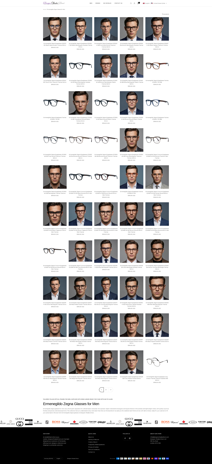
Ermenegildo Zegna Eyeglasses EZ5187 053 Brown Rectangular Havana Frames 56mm (54, 378)
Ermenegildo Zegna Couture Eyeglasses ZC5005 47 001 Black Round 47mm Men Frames (80, 193)
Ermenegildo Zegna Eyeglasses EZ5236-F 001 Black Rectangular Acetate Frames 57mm (80, 45)
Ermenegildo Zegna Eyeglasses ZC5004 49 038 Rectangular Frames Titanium (54, 192)
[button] (155, 3)
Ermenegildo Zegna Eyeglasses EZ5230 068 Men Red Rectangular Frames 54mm (157, 304)
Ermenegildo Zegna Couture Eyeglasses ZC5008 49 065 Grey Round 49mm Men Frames (80, 267)
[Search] (131, 3)
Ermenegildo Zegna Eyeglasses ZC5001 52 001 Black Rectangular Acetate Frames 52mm (80, 82)
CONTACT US (118, 3)
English (58, 458)
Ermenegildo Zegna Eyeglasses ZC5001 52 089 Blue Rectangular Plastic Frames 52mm (131, 82)
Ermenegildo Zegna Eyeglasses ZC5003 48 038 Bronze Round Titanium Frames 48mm (106, 156)
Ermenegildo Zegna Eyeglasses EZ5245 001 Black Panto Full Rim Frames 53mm (54, 340)
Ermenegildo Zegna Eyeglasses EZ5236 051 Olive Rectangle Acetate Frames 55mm (131, 267)
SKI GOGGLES (107, 3)
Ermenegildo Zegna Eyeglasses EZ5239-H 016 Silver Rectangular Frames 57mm (54, 303)
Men (91, 3)
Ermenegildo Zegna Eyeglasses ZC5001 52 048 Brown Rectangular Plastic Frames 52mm (106, 82)
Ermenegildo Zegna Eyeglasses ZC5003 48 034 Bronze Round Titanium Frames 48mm (80, 156)
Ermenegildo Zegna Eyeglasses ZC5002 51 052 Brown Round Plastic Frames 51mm (131, 119)
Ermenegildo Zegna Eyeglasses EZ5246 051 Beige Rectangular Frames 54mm (80, 377)
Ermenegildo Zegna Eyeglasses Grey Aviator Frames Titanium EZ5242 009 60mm (157, 378)
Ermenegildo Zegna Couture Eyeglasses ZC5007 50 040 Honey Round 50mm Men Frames (157, 193)
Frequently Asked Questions (96, 444)
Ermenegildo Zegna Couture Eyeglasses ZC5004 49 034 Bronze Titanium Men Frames (157, 156)
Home (44, 9)
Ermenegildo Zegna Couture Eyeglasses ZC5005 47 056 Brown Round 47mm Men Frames (106, 193)
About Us (91, 437)
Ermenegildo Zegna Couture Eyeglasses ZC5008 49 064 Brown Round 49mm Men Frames (131, 230)
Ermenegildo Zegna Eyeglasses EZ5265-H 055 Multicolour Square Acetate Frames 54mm (131, 304)
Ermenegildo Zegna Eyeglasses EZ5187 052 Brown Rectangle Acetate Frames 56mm (131, 341)
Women (97, 3)
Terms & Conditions (94, 449)
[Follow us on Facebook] (125, 438)
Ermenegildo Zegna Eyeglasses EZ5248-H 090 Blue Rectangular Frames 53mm (106, 266)
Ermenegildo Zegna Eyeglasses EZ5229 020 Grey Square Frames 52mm (131, 377)
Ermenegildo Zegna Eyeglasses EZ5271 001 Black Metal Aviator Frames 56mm (80, 303)
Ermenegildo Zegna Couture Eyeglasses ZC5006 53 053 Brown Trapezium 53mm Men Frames (80, 230)
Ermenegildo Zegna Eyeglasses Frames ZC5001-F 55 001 (54, 118)
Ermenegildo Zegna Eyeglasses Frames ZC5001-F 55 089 (157, 118)
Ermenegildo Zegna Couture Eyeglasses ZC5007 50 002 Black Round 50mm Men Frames (106, 230)
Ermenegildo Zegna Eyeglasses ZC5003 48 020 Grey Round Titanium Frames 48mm (54, 156)
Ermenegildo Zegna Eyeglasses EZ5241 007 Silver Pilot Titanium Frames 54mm (54, 81)
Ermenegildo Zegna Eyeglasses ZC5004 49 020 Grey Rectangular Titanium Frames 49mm (131, 156)
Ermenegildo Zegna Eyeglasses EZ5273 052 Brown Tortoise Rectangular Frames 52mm (106, 304)
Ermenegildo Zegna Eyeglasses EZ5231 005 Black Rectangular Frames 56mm (106, 340)
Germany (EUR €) (48, 458)
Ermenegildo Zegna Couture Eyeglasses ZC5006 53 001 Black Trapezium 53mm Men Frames (54, 230)
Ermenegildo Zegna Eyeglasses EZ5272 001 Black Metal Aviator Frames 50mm (55, 44)
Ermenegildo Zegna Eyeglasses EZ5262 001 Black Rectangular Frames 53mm (106, 377)
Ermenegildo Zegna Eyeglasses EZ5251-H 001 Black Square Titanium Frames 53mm (157, 45)
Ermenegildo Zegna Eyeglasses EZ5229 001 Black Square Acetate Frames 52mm (157, 340)
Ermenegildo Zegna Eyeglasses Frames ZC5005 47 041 (131, 192)
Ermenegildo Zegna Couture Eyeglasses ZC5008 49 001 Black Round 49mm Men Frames (157, 230)
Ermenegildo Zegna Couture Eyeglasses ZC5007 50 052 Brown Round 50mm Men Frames (54, 267)
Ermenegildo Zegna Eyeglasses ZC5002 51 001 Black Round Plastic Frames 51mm (106, 119)
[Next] (110, 389)
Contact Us (91, 452)
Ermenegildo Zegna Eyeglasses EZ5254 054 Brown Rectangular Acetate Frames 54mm (131, 45)
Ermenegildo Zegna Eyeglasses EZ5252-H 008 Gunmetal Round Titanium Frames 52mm (106, 45)
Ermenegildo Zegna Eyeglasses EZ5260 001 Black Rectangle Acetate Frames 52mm (80, 341)
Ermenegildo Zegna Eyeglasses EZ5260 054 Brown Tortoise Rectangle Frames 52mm (157, 267)
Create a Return (92, 442)
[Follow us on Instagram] (129, 438)
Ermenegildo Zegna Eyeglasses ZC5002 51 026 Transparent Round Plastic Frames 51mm (80, 119)
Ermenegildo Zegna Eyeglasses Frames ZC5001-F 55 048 (157, 81)
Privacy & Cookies (93, 447)
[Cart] (138, 3)
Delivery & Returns (93, 439)
